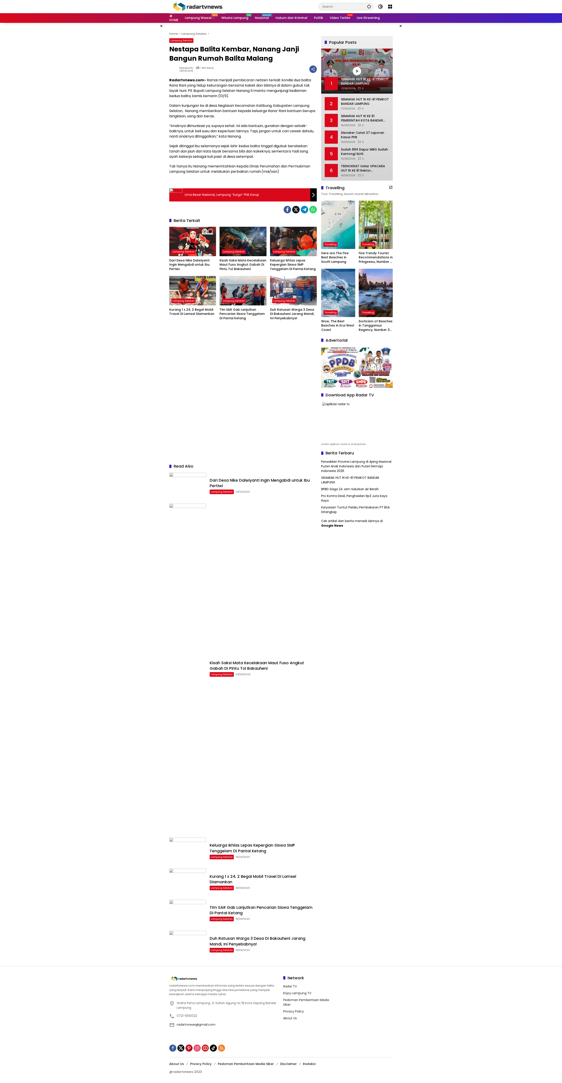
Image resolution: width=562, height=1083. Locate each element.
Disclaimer (288, 1064)
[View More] (391, 187)
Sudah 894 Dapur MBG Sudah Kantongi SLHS (364, 151)
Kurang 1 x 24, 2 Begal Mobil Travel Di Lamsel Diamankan (191, 312)
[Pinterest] (189, 1048)
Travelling (330, 244)
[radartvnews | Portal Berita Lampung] (197, 6)
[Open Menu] (390, 6)
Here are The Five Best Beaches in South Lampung (335, 257)
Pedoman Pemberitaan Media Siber (246, 1064)
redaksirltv (186, 68)
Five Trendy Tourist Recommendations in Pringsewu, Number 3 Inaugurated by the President (376, 257)
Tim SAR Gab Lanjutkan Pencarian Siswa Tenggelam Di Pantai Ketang (242, 314)
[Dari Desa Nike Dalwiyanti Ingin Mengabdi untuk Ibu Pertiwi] (192, 241)
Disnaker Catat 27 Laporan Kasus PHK (362, 135)
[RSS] (221, 1048)
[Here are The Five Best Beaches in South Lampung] (338, 225)
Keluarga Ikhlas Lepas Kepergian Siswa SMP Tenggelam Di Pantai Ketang (293, 264)
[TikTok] (213, 1048)
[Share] (313, 69)
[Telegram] (304, 209)
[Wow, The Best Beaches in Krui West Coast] (338, 293)
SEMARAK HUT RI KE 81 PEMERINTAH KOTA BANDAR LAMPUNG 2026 (362, 118)
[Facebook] (287, 209)
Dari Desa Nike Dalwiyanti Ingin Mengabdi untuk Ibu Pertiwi (189, 264)
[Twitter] (296, 209)
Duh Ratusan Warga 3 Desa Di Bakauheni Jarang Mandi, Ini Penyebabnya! (292, 314)
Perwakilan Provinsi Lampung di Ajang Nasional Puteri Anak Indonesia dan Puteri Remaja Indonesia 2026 (356, 466)
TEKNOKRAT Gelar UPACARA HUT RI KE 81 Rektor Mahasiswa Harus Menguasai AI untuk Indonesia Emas (364, 168)
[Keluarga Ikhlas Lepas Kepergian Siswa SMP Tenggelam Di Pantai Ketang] (293, 241)
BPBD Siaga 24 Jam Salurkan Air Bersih (350, 489)
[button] (369, 6)
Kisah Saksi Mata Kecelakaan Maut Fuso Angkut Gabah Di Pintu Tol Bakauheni (243, 264)
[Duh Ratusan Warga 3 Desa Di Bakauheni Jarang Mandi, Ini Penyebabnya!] (293, 290)
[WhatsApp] (313, 209)
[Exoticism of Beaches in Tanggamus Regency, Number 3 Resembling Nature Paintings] (376, 293)
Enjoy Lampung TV (297, 993)
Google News (332, 525)
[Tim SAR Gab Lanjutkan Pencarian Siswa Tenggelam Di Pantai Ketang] (243, 290)
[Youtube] (205, 1048)
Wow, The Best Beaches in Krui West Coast (337, 325)
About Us (290, 1018)
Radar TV (290, 986)
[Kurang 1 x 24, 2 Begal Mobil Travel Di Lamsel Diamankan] (192, 290)
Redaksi (309, 1064)
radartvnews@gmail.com (196, 1024)
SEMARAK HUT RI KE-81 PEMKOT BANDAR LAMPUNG (365, 101)
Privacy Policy (293, 1011)
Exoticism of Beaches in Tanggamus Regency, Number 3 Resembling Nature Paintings (376, 325)
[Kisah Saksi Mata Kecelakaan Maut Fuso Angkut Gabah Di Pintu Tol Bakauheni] (243, 241)
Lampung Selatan (181, 40)
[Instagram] (197, 1048)
